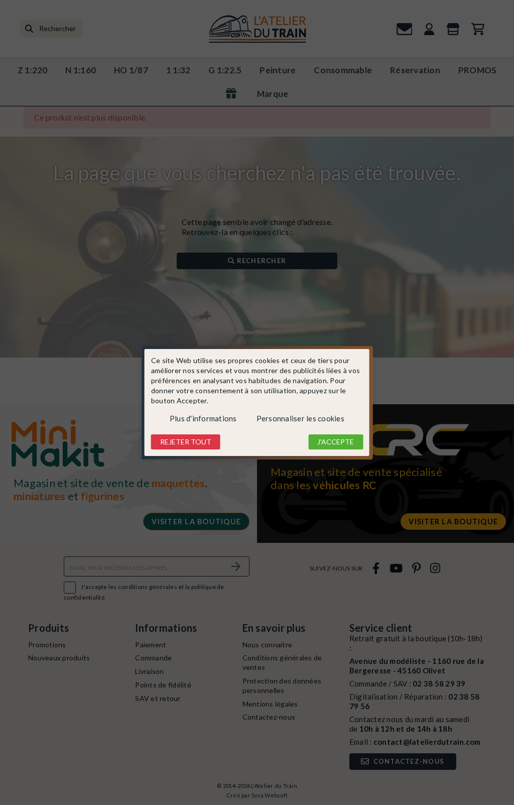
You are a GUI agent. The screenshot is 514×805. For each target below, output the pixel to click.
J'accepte (335, 441)
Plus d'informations (203, 418)
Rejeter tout (185, 441)
